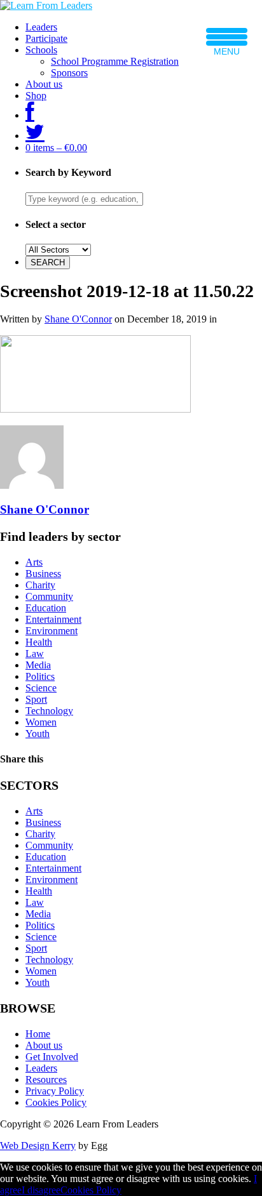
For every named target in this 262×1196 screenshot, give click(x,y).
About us (43, 84)
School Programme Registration (115, 61)
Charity (40, 585)
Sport (36, 699)
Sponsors (69, 72)
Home (37, 1033)
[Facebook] (29, 115)
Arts (34, 562)
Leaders (41, 27)
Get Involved (51, 1056)
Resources (46, 1079)
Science (41, 687)
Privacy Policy (54, 1091)
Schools (41, 49)
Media (38, 665)
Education (45, 607)
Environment (51, 630)
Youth (37, 733)
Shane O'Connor (78, 319)
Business (43, 573)
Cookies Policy (55, 1102)
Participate (46, 38)
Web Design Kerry (38, 1145)
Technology (49, 710)
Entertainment (53, 619)
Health (38, 642)
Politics (40, 676)
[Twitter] (35, 135)
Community (49, 596)
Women (41, 722)
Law (34, 653)
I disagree (41, 1190)
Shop (35, 95)
